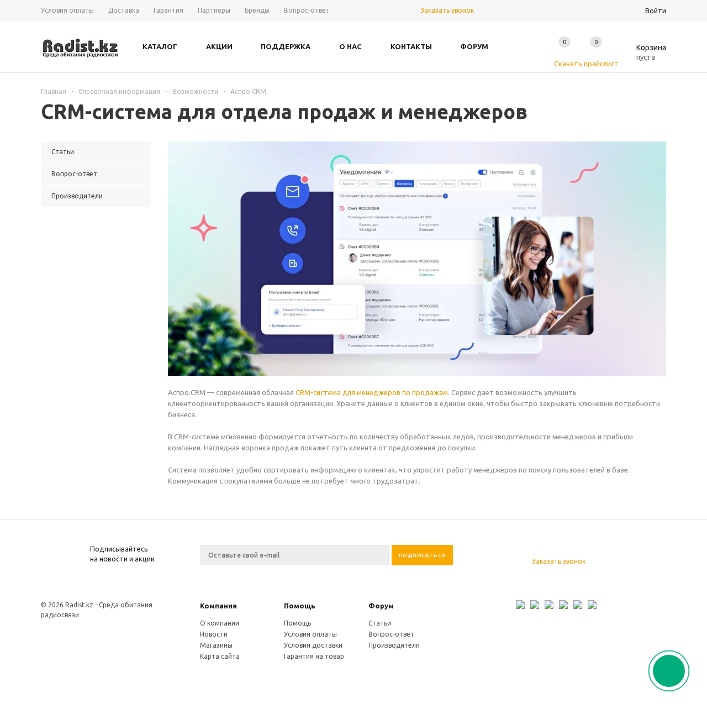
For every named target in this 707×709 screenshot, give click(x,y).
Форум (381, 606)
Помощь (299, 606)
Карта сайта (220, 656)
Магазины (216, 645)
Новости (214, 634)
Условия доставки (313, 645)
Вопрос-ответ (391, 634)
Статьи (379, 623)
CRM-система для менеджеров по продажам (372, 392)
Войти (655, 10)
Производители (394, 645)
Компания (218, 606)
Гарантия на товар (314, 656)
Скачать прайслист (586, 63)
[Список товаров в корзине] (642, 55)
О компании (219, 623)
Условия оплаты (310, 634)
